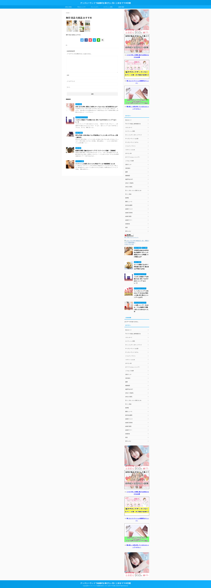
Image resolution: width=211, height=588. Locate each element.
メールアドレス (71, 81)
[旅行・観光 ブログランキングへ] (129, 235)
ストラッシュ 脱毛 (108, 7)
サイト (68, 87)
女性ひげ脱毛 (68, 7)
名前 (68, 75)
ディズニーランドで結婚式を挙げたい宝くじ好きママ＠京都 (105, 3)
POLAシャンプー (81, 7)
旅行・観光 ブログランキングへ (131, 237)
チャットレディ (94, 7)
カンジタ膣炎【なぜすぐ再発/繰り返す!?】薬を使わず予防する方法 (141, 267)
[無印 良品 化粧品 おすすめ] (94, 40)
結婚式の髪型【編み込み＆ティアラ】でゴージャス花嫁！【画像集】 (95, 150)
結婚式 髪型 (121, 7)
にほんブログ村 (129, 244)
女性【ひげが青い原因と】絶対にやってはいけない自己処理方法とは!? (96, 106)
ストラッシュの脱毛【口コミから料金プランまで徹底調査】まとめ (95, 163)
